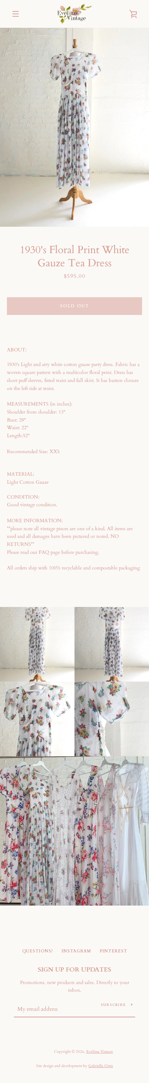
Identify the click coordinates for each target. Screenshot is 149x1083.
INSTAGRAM (76, 951)
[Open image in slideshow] (74, 127)
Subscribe (113, 1004)
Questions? (37, 951)
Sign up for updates (74, 969)
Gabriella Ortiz (100, 1065)
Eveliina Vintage (99, 1051)
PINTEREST (113, 951)
